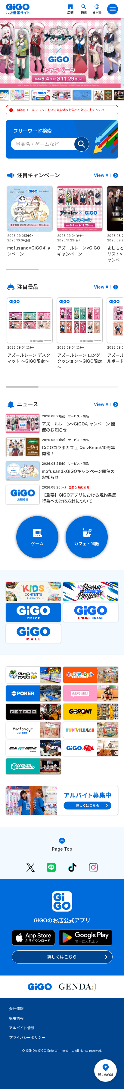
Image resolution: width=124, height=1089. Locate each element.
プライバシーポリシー (27, 1037)
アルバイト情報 (21, 1028)
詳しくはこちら (62, 956)
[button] (20, 95)
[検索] (81, 144)
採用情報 (16, 1018)
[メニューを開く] (112, 9)
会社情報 (16, 1008)
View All (102, 175)
